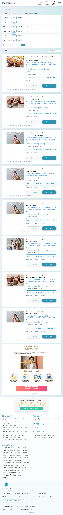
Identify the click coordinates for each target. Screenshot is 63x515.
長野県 (4, 433)
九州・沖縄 (4, 439)
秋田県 (26, 427)
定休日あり (19, 450)
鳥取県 (19, 435)
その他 (39, 419)
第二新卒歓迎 (10, 465)
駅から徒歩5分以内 (11, 447)
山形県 (4, 429)
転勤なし (14, 462)
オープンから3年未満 (11, 450)
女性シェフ (13, 448)
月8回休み (11, 472)
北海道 (10, 427)
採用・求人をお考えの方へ (14, 500)
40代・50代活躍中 (13, 470)
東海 (3, 425)
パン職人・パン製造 (42, 418)
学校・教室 (55, 437)
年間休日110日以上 (6, 474)
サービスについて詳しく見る (32, 393)
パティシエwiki (36, 496)
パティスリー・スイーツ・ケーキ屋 (40, 433)
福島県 (8, 429)
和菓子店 (50, 437)
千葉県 (16, 421)
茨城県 (24, 421)
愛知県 (7, 425)
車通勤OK (19, 462)
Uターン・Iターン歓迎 (22, 467)
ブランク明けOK (6, 470)
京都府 (19, 418)
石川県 (18, 431)
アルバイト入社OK (21, 470)
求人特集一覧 (25, 493)
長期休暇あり (21, 475)
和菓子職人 (55, 418)
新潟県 (10, 431)
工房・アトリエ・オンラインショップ (40, 435)
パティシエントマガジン (16, 496)
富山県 (14, 431)
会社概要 (17, 506)
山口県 (23, 435)
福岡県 (9, 439)
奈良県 (23, 418)
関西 (3, 418)
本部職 (35, 419)
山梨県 (26, 431)
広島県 (7, 435)
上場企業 (4, 450)
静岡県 (11, 425)
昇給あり (20, 457)
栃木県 (4, 423)
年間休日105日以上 (17, 472)
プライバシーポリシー (13, 509)
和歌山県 (4, 419)
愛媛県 (7, 437)
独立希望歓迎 (5, 467)
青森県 (18, 427)
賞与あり (25, 457)
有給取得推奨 (19, 474)
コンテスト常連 (25, 448)
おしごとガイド (27, 496)
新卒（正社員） (36, 427)
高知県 (19, 437)
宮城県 (14, 427)
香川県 (11, 437)
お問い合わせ (33, 506)
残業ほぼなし (25, 452)
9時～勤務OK (25, 455)
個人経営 (24, 447)
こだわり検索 (17, 493)
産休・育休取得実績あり (7, 475)
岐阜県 (15, 425)
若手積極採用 (17, 465)
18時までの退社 (13, 452)
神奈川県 (11, 421)
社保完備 (4, 457)
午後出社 (19, 452)
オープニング (19, 447)
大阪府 (7, 418)
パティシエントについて (7, 506)
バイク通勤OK (25, 462)
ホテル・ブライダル (50, 433)
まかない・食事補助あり (7, 462)
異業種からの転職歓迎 (13, 467)
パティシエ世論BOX (47, 496)
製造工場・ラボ (44, 437)
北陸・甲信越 (5, 431)
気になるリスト (42, 493)
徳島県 (15, 437)
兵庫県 (11, 418)
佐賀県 (13, 439)
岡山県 (11, 435)
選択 (14, 17)
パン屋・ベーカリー (37, 437)
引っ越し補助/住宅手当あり (12, 457)
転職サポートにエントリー (31, 387)
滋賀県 (15, 418)
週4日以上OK (12, 455)
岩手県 (22, 427)
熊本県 (21, 439)
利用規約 (4, 509)
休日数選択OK (15, 475)
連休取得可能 (5, 472)
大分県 (25, 439)
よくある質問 (25, 506)
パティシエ (36, 418)
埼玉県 (20, 421)
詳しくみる (49, 85)
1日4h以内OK (18, 455)
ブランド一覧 (34, 493)
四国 (3, 437)
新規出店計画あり (6, 448)
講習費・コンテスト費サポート (8, 460)
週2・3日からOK (5, 455)
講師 (59, 418)
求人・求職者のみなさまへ (26, 509)
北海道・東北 (5, 427)
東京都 (7, 421)
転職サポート (5, 496)
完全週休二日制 (5, 477)
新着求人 (9, 493)
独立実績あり (18, 448)
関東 (3, 421)
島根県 (15, 435)
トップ (3, 9)
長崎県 (17, 439)
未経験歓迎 (5, 465)
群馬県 (8, 423)
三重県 (19, 425)
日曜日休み (13, 474)
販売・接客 (49, 418)
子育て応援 (5, 447)
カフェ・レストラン (51, 435)
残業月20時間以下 (6, 452)
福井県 (22, 431)
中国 (3, 435)
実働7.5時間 (24, 450)
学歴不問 (22, 465)
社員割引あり (17, 460)
